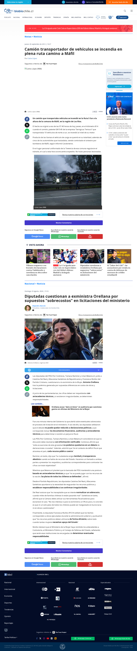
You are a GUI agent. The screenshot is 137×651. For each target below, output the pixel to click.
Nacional (16, 17)
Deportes (47, 17)
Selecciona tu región (15, 2)
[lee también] (41, 411)
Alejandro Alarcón (39, 306)
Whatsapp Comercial (84, 638)
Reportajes (8, 623)
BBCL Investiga (76, 17)
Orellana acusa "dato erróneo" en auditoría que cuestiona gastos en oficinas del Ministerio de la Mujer (76, 408)
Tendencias (57, 17)
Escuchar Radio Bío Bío (120, 2)
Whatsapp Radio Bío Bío (122, 639)
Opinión (66, 17)
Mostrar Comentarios (64, 223)
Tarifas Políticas (10, 637)
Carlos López (32, 58)
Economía (38, 17)
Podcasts (7, 17)
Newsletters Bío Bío (72, 2)
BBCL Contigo (88, 17)
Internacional (27, 17)
